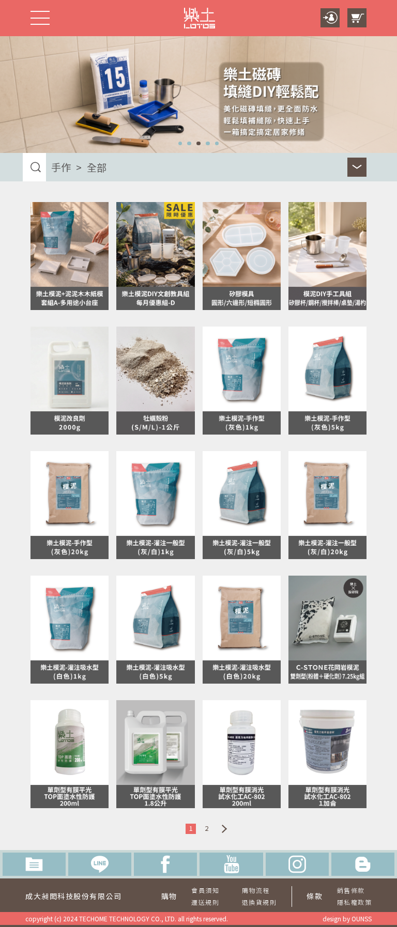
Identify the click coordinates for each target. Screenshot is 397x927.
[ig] (297, 864)
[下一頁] (224, 829)
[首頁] (199, 18)
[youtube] (231, 864)
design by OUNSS (347, 918)
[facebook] (165, 864)
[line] (99, 864)
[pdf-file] (34, 864)
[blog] (362, 864)
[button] (180, 144)
